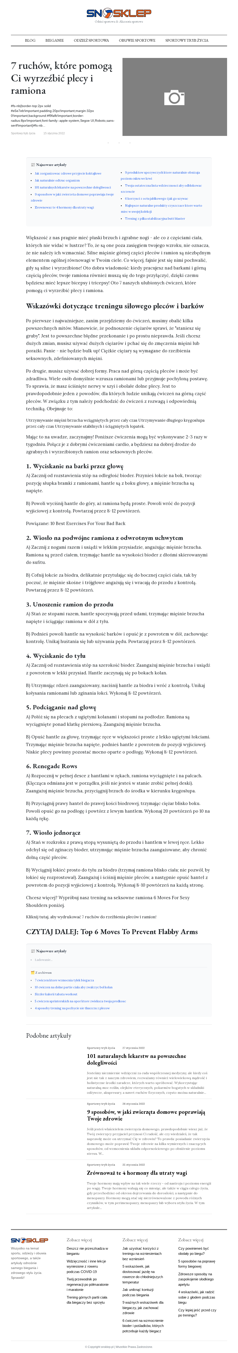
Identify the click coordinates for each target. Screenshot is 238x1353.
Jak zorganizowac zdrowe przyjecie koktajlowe (68, 173)
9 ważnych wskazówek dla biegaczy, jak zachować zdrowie (142, 1307)
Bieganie (55, 40)
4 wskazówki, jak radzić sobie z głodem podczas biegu (196, 1297)
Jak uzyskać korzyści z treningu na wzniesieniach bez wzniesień (142, 1253)
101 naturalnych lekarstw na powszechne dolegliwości (136, 1059)
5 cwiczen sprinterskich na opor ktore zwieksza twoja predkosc (80, 1001)
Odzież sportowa (91, 40)
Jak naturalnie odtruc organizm (57, 180)
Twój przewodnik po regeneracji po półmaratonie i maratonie (88, 1284)
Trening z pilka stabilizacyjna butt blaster (155, 219)
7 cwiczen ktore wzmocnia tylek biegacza (64, 980)
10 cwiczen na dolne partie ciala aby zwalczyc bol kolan (73, 987)
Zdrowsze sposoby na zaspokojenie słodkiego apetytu (196, 1279)
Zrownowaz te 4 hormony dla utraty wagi (64, 207)
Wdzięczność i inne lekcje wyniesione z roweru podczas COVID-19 (86, 1266)
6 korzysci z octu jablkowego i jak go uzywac (156, 199)
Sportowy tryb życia (186, 40)
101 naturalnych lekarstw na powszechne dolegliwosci (73, 187)
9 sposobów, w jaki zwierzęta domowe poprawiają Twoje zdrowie (146, 1115)
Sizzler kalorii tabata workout (56, 994)
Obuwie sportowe (137, 40)
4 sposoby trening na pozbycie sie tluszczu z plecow (72, 1008)
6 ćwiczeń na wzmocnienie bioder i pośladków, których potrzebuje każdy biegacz (143, 1326)
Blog (30, 40)
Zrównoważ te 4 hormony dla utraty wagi (137, 1172)
